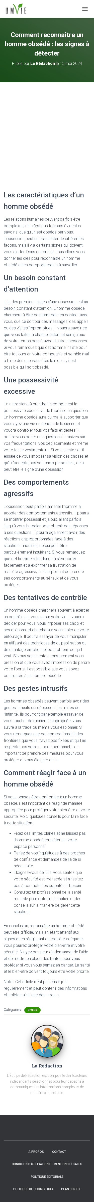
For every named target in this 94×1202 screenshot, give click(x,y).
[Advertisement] (47, 132)
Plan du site (71, 1189)
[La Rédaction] (47, 1041)
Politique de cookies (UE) (33, 1189)
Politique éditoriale (47, 1177)
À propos (36, 1152)
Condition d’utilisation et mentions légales (47, 1164)
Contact (59, 1152)
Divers (32, 1010)
